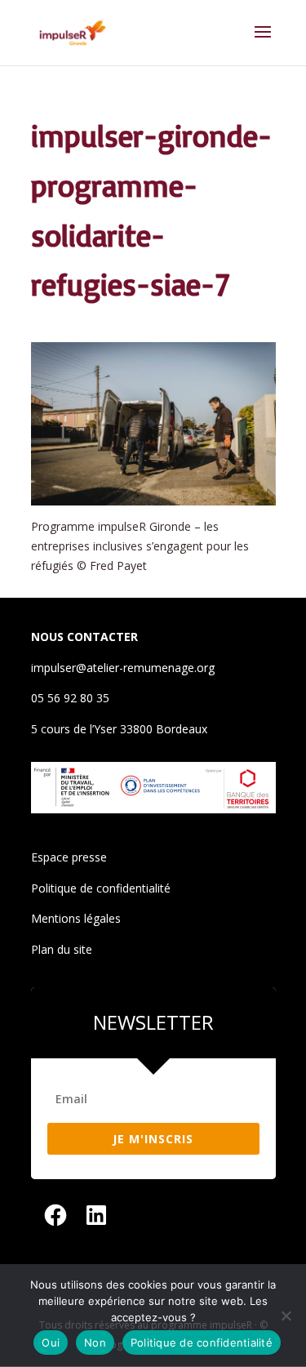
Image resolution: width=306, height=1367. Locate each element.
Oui (51, 1342)
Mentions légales (76, 918)
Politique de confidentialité (101, 888)
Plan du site (61, 949)
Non (95, 1342)
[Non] (285, 1315)
